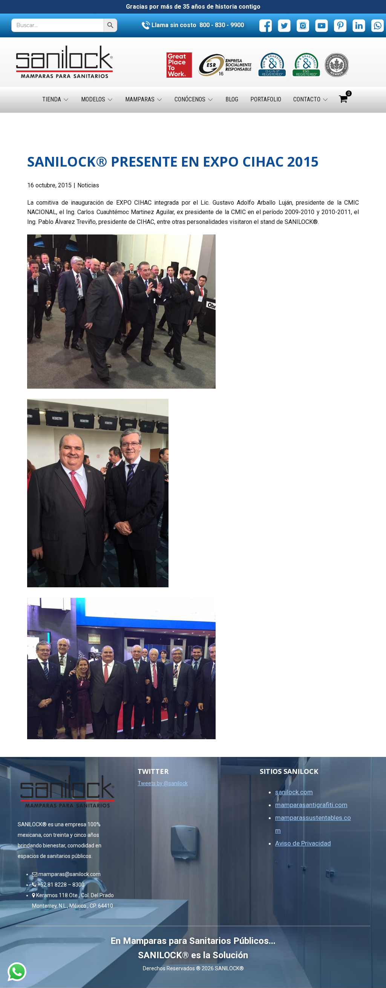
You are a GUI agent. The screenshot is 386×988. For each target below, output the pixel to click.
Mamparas (140, 99)
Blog (231, 99)
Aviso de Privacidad (303, 843)
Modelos (93, 99)
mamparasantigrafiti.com (311, 805)
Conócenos (190, 99)
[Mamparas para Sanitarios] (64, 62)
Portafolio (265, 99)
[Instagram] (303, 25)
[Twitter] (284, 25)
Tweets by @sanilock (163, 783)
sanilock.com (294, 792)
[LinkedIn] (359, 25)
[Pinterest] (340, 25)
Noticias (88, 185)
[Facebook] (265, 25)
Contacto (306, 99)
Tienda (51, 99)
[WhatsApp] (377, 25)
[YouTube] (322, 25)
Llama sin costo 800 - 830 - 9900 (197, 25)
